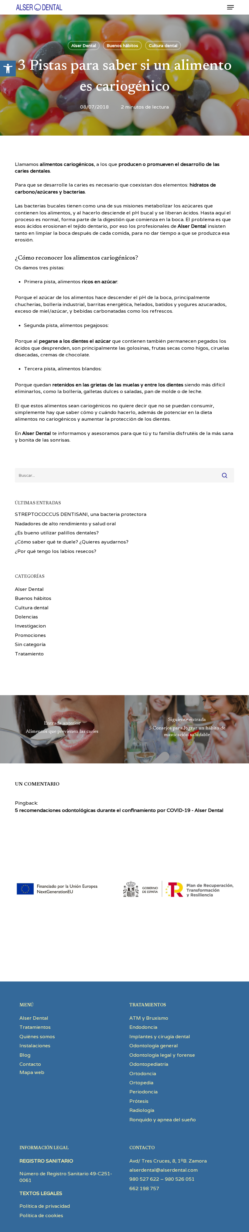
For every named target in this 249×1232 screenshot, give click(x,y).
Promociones (30, 635)
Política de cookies (41, 1215)
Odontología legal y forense (162, 1055)
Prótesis (138, 1101)
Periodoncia (143, 1092)
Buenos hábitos (122, 45)
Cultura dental (163, 45)
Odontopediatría (148, 1064)
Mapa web (31, 1072)
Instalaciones (34, 1045)
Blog (24, 1055)
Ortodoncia (142, 1073)
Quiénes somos (37, 1036)
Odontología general (153, 1045)
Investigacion (30, 626)
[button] (8, 68)
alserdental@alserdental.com (163, 1170)
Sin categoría (30, 644)
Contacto (30, 1064)
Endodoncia (143, 1027)
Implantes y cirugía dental (159, 1036)
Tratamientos (35, 1027)
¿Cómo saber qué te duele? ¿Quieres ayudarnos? (71, 542)
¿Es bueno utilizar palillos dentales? (57, 533)
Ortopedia (141, 1082)
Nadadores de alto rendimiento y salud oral (65, 523)
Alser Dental (83, 45)
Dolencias (26, 617)
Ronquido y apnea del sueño (162, 1119)
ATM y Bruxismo (148, 1018)
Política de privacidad (44, 1206)
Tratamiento (29, 654)
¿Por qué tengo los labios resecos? (55, 551)
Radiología (141, 1110)
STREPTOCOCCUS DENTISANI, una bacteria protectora (80, 514)
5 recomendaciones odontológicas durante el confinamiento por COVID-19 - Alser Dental (119, 810)
